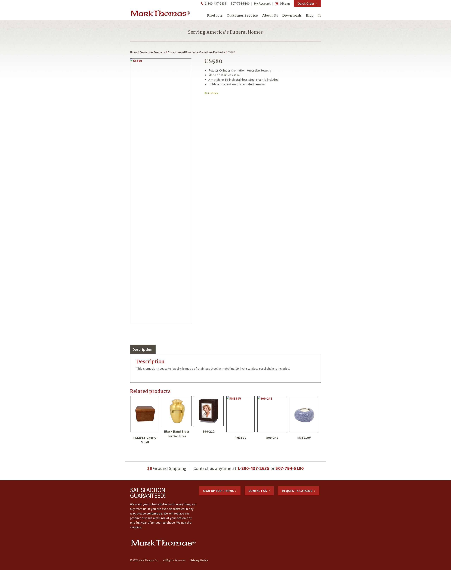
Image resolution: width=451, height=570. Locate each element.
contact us (154, 513)
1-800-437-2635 (215, 3)
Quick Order (306, 3)
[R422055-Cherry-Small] (145, 414)
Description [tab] (142, 349)
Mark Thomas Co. (160, 13)
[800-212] (209, 411)
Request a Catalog (297, 491)
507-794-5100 (240, 3)
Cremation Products (152, 52)
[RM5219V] (304, 414)
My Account (262, 3)
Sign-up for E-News (218, 491)
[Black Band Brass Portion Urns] (177, 411)
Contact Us (258, 491)
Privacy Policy (199, 560)
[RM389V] (240, 414)
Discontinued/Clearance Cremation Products (196, 52)
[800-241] (272, 414)
